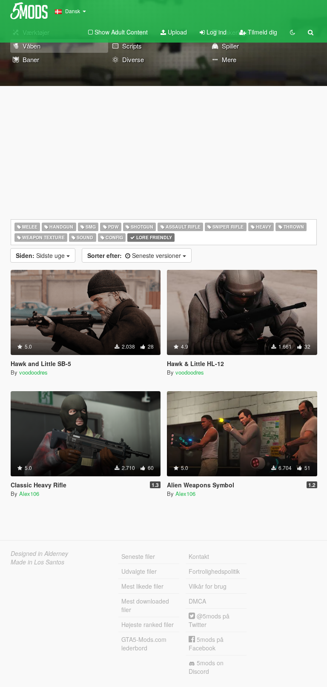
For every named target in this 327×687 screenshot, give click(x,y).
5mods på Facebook (206, 643)
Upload (176, 32)
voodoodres (33, 372)
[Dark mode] (292, 32)
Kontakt (199, 556)
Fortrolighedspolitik (214, 571)
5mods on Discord (206, 667)
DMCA (197, 601)
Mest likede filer (142, 586)
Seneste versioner (135, 255)
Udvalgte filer (139, 571)
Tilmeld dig (261, 32)
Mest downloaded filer (145, 605)
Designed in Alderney (39, 553)
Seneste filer (138, 556)
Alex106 (29, 493)
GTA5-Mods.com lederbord (143, 643)
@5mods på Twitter (209, 620)
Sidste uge (41, 255)
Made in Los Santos (37, 562)
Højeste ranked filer (147, 624)
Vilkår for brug (208, 586)
